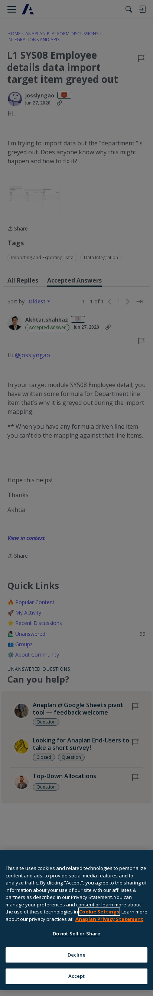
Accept (76, 976)
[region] (76, 920)
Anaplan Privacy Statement (109, 919)
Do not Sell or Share (77, 933)
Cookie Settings (99, 911)
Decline (77, 954)
